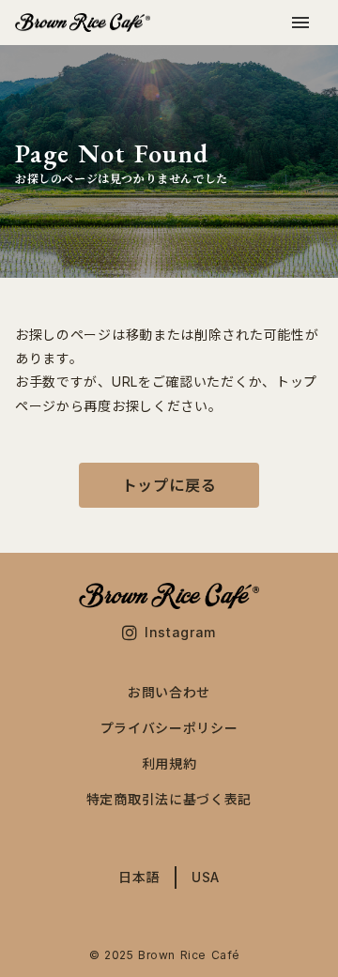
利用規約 (169, 764)
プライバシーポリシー (169, 728)
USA (206, 877)
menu (300, 22)
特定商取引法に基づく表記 (169, 799)
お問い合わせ (169, 692)
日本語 (139, 877)
